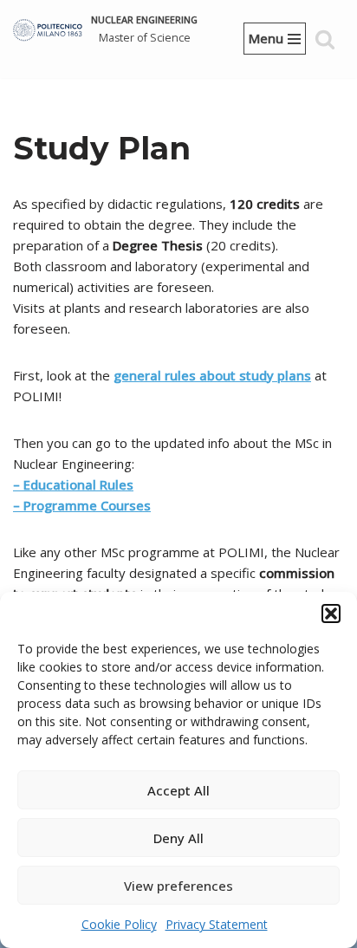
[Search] (325, 39)
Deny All (178, 838)
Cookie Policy (119, 924)
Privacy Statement (217, 924)
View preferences (178, 885)
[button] (331, 613)
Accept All (178, 790)
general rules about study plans (212, 375)
